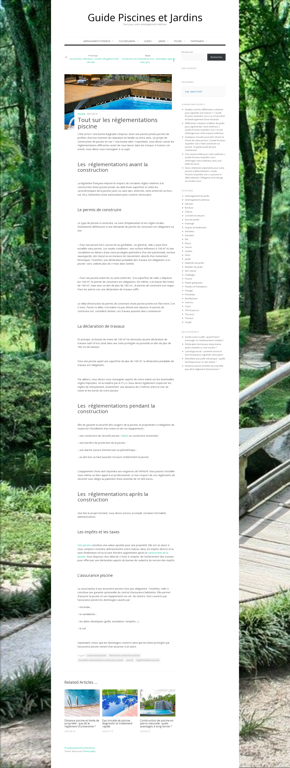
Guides (148, 41)
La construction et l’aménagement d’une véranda (205, 117)
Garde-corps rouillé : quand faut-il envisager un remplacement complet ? (204, 338)
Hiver (187, 255)
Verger (188, 322)
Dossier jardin (127, 41)
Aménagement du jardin (197, 195)
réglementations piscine (147, 660)
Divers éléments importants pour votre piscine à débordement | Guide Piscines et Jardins (204, 171)
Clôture (188, 211)
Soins (188, 306)
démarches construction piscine (124, 655)
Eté (186, 239)
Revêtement (191, 298)
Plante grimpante (193, 282)
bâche (124, 435)
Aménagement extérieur (96, 41)
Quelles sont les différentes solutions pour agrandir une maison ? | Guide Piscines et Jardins (204, 113)
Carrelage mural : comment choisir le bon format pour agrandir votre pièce (204, 353)
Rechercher (187, 52)
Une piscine (84, 545)
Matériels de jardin (194, 262)
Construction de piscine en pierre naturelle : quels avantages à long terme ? (156, 723)
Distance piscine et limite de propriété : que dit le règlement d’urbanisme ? (81, 723)
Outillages (190, 274)
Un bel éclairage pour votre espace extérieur (204, 131)
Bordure (189, 207)
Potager (189, 290)
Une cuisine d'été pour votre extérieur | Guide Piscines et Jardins (205, 156)
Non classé (190, 270)
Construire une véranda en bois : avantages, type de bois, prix (148, 60)
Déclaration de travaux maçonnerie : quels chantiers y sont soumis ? (203, 346)
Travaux (189, 318)
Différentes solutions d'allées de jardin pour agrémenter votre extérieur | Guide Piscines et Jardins (205, 126)
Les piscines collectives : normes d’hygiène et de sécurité (93, 60)
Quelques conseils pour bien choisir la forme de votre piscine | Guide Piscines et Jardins (205, 140)
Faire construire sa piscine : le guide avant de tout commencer (202, 147)
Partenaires (197, 41)
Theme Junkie (89, 751)
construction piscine (96, 655)
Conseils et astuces (195, 215)
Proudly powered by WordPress (79, 748)
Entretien (189, 231)
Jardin (162, 41)
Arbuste (189, 203)
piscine (129, 660)
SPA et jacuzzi (192, 310)
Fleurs (188, 243)
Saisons (189, 302)
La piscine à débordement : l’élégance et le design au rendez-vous (204, 177)
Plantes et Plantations (196, 286)
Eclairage (189, 223)
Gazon (188, 247)
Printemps (190, 294)
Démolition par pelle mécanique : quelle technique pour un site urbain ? (205, 360)
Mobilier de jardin (194, 266)
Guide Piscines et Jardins (145, 17)
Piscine (178, 41)
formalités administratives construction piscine (101, 660)
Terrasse (189, 314)
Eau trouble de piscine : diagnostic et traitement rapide (117, 723)
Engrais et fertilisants (195, 227)
